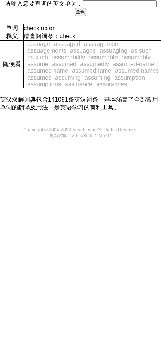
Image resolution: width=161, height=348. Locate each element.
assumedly (94, 64)
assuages (83, 50)
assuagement (102, 44)
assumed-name (133, 64)
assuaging (113, 50)
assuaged (67, 44)
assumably (136, 57)
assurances (111, 84)
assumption (129, 77)
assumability (68, 57)
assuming (68, 77)
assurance (78, 84)
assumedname (91, 71)
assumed (64, 64)
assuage (38, 44)
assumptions (44, 84)
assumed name (47, 71)
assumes (39, 77)
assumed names (137, 71)
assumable (103, 57)
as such (141, 50)
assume (37, 64)
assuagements (46, 50)
